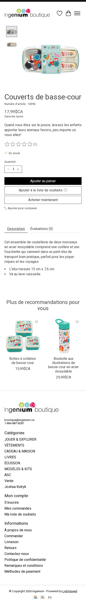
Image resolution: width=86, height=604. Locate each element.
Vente (8, 481)
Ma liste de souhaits (20, 514)
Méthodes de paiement (22, 571)
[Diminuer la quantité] (8, 169)
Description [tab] (16, 229)
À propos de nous (18, 530)
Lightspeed (69, 591)
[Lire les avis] (18, 144)
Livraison (11, 542)
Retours (10, 548)
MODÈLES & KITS (18, 469)
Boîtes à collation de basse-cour (22, 361)
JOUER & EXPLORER (20, 439)
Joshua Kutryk (15, 487)
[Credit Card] (35, 597)
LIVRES (10, 457)
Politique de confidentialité (25, 560)
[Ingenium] (27, 13)
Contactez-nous (16, 554)
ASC (7, 475)
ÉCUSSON (12, 463)
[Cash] (42, 597)
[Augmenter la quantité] (18, 169)
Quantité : (10, 161)
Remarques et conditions (23, 565)
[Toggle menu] (77, 13)
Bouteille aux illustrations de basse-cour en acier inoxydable (63, 365)
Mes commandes (17, 508)
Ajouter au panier (43, 181)
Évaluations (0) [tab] (41, 229)
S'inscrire (11, 502)
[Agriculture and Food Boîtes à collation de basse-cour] (22, 336)
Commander (13, 536)
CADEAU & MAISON (19, 451)
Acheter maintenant (43, 200)
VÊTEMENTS (14, 445)
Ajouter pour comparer (22, 208)
